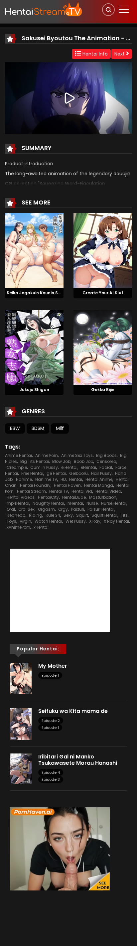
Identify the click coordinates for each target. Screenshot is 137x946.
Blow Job (61, 461)
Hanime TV (46, 479)
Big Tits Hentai (34, 461)
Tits (124, 515)
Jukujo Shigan (34, 389)
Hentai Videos (21, 497)
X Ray (94, 521)
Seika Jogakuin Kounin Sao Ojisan (42, 293)
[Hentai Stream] (43, 9)
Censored (106, 461)
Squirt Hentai (104, 515)
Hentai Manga (98, 485)
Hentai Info (94, 54)
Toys (11, 521)
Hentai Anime (98, 479)
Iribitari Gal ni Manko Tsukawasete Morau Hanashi (78, 760)
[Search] (108, 9)
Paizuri (77, 509)
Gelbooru (78, 473)
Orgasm (46, 509)
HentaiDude (74, 497)
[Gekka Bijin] (102, 346)
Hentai (75, 479)
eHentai (88, 467)
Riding (35, 515)
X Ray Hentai (116, 521)
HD (63, 479)
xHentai (41, 527)
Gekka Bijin (102, 389)
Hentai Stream (31, 491)
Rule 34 (53, 515)
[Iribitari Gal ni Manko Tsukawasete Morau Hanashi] (21, 768)
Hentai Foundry (35, 485)
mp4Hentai (18, 503)
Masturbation (102, 497)
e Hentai (69, 467)
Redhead (16, 515)
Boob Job (83, 461)
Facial (105, 467)
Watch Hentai (48, 521)
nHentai (75, 503)
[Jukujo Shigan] (34, 346)
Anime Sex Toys (77, 455)
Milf (60, 428)
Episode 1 (50, 675)
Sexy (68, 515)
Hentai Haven (67, 485)
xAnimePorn (18, 527)
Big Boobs (106, 455)
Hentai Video (108, 491)
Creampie (17, 467)
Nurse (92, 503)
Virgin (25, 521)
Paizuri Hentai (100, 509)
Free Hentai (32, 473)
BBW (15, 428)
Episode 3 (51, 779)
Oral (11, 509)
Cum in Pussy (44, 467)
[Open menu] (124, 9)
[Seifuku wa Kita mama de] (21, 723)
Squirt (82, 515)
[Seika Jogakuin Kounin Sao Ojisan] (34, 250)
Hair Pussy (101, 473)
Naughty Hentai (48, 503)
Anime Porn (46, 455)
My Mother (52, 666)
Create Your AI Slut (102, 293)
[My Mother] (21, 678)
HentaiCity (48, 497)
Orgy (63, 509)
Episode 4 (51, 772)
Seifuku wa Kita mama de (73, 711)
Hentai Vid (81, 491)
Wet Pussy (76, 521)
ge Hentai (56, 473)
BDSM (38, 428)
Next (120, 54)
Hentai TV (58, 491)
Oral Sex (26, 509)
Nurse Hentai (113, 503)
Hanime (24, 479)
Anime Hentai (18, 455)
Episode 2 (51, 720)
